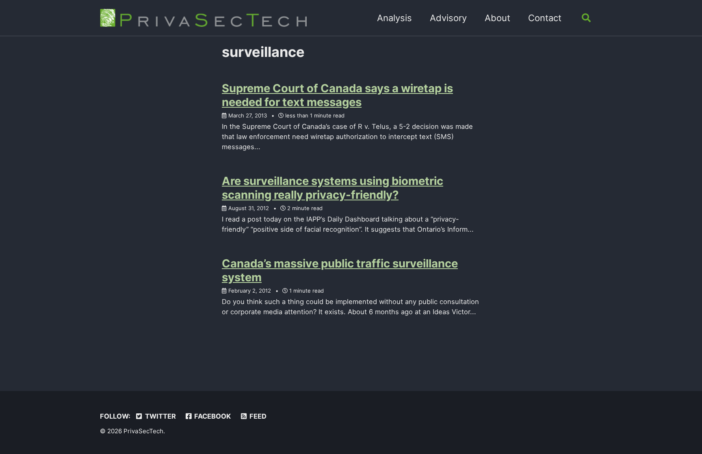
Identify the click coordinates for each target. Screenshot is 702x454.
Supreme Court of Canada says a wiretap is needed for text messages (337, 95)
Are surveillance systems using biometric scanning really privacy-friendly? (332, 188)
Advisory (448, 18)
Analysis (394, 18)
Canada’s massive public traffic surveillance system (340, 270)
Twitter (159, 416)
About (497, 18)
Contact (544, 18)
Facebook (212, 416)
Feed (257, 416)
